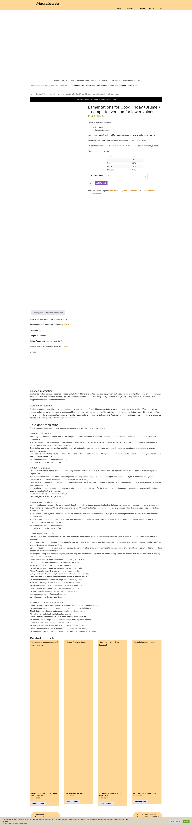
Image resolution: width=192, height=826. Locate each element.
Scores (45, 85)
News (142, 9)
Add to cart (101, 183)
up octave (65, 325)
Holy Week (97, 194)
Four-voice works (55, 94)
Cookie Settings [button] (175, 821)
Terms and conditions (44, 817)
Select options (38, 803)
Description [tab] (38, 313)
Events (130, 9)
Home (32, 85)
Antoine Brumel (67, 85)
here (66, 347)
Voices (44, 94)
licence (113, 146)
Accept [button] (186, 821)
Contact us (39, 815)
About (118, 9)
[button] (161, 8)
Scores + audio (97, 176)
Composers (54, 85)
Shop (151, 9)
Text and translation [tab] (54, 313)
